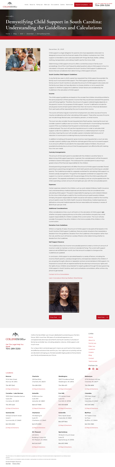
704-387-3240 (10, 385)
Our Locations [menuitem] (55, 4)
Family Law (92, 343)
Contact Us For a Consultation (59, 274)
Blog (90, 355)
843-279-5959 (36, 424)
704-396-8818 (89, 385)
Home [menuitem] (26, 4)
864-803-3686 (63, 443)
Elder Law (92, 346)
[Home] (10, 4)
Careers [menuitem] (62, 4)
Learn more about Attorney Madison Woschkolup (65, 278)
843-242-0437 (36, 443)
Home (91, 337)
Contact (91, 358)
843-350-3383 (89, 424)
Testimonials (93, 361)
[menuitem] (8, 464)
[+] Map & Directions (12, 389)
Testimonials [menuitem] (69, 4)
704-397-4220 (10, 404)
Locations (92, 349)
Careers (91, 352)
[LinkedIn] (97, 369)
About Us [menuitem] (32, 4)
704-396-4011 (63, 385)
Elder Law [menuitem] (47, 4)
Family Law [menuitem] (39, 4)
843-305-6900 (10, 424)
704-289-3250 (102, 5)
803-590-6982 (89, 404)
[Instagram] (93, 369)
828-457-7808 (36, 404)
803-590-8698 (63, 404)
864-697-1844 (63, 421)
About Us (92, 340)
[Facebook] (89, 369)
